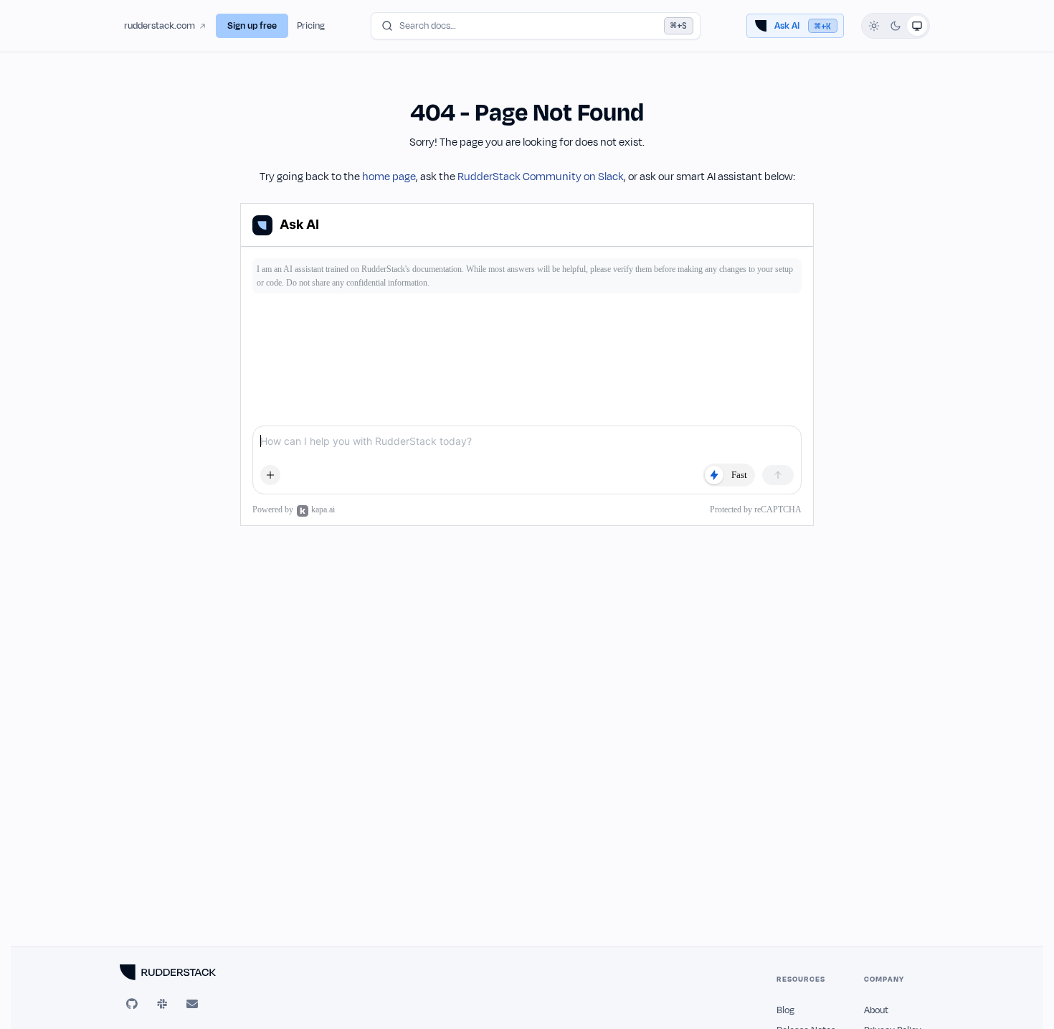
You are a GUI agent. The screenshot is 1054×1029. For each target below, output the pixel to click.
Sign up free (252, 25)
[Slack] (162, 1004)
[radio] (874, 26)
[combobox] (536, 25)
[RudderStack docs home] (184, 972)
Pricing (311, 25)
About (876, 1010)
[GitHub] (132, 1004)
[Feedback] (192, 1004)
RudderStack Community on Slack (540, 176)
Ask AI (802, 25)
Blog (785, 1010)
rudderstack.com (159, 25)
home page (389, 176)
